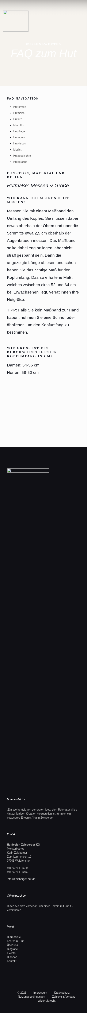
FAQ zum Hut (15, 941)
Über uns (12, 945)
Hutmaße (18, 113)
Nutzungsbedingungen (31, 996)
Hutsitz (17, 119)
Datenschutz (62, 992)
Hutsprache (20, 161)
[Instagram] (49, 1006)
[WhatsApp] (38, 1006)
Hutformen (19, 106)
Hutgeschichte (22, 155)
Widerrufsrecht (47, 1000)
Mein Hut (18, 125)
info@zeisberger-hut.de (21, 879)
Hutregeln (19, 137)
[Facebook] (43, 1006)
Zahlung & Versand (63, 996)
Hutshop (12, 957)
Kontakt (11, 961)
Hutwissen (19, 143)
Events (11, 953)
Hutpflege (19, 131)
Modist (17, 149)
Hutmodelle (14, 937)
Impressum (40, 992)
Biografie (12, 949)
